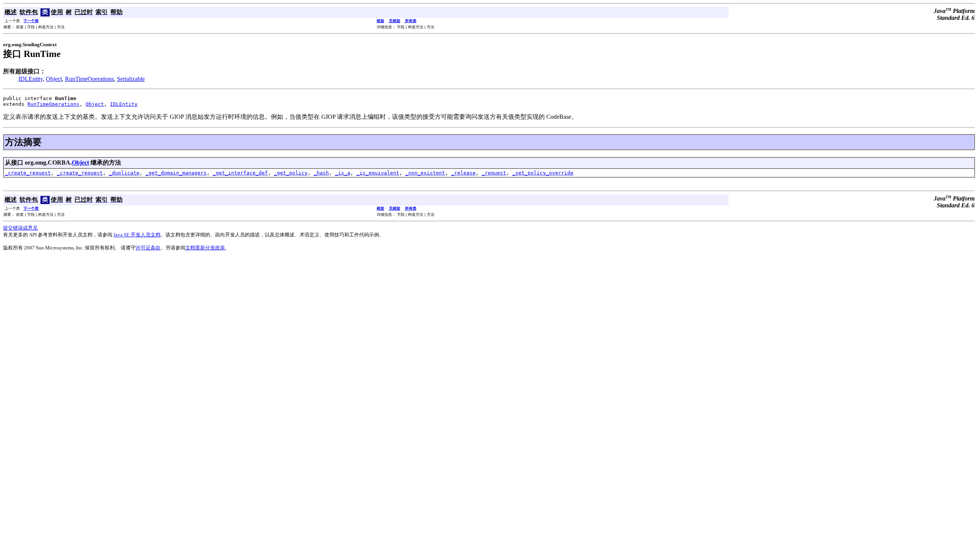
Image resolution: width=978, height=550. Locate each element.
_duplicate (124, 173)
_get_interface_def (240, 173)
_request (494, 173)
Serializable (131, 79)
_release (463, 173)
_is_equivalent (377, 173)
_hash (321, 173)
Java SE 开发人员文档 (136, 235)
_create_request (28, 173)
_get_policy (291, 173)
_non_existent (425, 173)
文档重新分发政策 (205, 248)
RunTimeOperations (89, 79)
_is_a (342, 173)
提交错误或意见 (20, 228)
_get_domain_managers (176, 173)
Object (54, 79)
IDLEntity (30, 79)
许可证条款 (148, 248)
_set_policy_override (542, 173)
